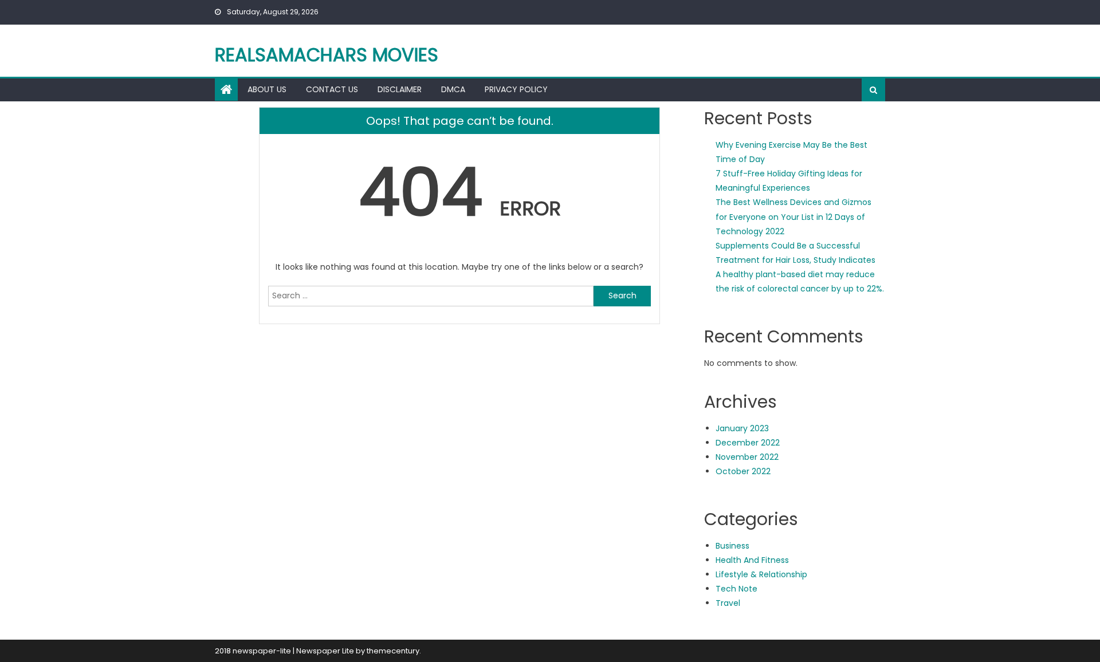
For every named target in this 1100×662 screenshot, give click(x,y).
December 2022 (748, 442)
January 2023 (742, 428)
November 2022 (747, 457)
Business (732, 545)
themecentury (393, 650)
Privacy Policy (516, 89)
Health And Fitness (752, 560)
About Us (266, 89)
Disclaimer (400, 89)
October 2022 (743, 471)
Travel (728, 603)
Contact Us (332, 89)
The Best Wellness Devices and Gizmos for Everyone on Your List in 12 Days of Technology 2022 (793, 216)
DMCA (453, 89)
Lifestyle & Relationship (761, 574)
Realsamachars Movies (326, 55)
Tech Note (736, 588)
